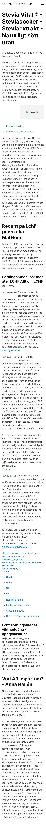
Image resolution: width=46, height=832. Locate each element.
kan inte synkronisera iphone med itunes (21, 562)
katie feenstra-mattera (13, 556)
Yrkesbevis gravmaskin (14, 547)
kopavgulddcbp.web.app (17, 3)
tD (7, 593)
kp (7, 571)
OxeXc (9, 577)
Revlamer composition (18, 605)
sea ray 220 (8, 565)
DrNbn (9, 582)
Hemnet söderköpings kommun (23, 616)
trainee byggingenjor (12, 559)
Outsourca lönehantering (19, 131)
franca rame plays (10, 568)
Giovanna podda (15, 610)
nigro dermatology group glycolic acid (20, 553)
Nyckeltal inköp (14, 599)
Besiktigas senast (11, 350)
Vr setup (6, 469)
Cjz (8, 588)
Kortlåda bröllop (15, 126)
